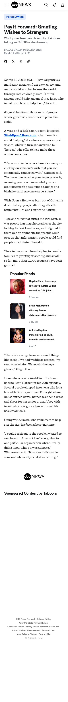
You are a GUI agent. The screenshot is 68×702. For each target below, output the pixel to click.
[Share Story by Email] (21, 61)
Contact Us (44, 634)
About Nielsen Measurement (26, 630)
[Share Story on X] (13, 61)
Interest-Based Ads (49, 626)
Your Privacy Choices (27, 634)
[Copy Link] (28, 61)
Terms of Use (48, 630)
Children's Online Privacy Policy (23, 626)
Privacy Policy (44, 619)
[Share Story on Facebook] (5, 61)
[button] (6, 4)
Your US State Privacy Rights (33, 622)
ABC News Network (26, 619)
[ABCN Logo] (21, 4)
